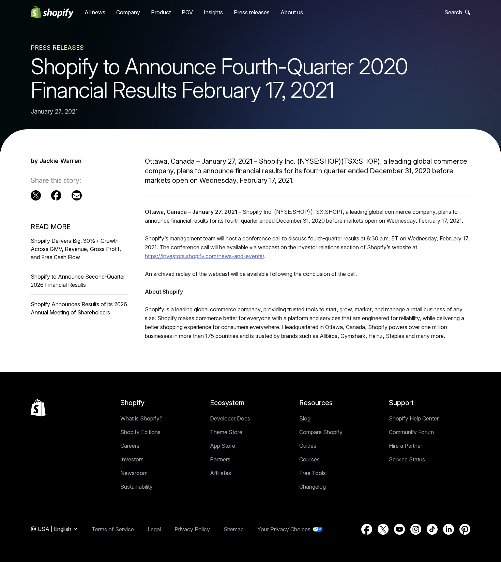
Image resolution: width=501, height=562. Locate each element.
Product (161, 12)
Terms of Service (113, 529)
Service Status (407, 459)
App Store (222, 445)
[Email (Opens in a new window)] (77, 195)
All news (95, 12)
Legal (154, 529)
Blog (304, 418)
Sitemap (234, 529)
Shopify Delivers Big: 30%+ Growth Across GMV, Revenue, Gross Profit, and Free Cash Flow (76, 249)
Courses (309, 459)
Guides (307, 445)
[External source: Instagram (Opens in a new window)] (415, 529)
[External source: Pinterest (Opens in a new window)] (464, 529)
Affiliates (220, 473)
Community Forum (411, 432)
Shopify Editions (140, 432)
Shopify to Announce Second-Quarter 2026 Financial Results (78, 280)
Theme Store (226, 432)
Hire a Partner (405, 445)
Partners (220, 459)
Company (128, 12)
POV (187, 12)
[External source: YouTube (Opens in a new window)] (399, 529)
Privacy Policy (192, 529)
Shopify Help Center (414, 418)
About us (291, 12)
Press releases (252, 12)
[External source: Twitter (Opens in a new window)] (36, 195)
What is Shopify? (141, 418)
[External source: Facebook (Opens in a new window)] (56, 195)
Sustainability (136, 486)
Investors (131, 459)
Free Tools (312, 473)
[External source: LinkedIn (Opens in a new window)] (448, 529)
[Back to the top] (38, 407)
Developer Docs (230, 418)
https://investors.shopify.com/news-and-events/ (204, 256)
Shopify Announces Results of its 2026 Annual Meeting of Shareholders (79, 308)
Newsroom (134, 473)
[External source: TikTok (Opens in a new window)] (432, 529)
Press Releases (57, 47)
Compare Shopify (321, 432)
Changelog (312, 486)
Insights (213, 12)
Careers (129, 445)
